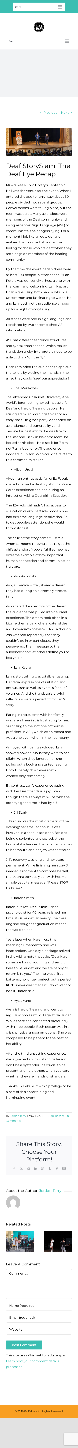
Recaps (59, 1115)
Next (65, 112)
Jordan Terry (18, 1115)
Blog (51, 1115)
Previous (50, 112)
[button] (9, 1241)
